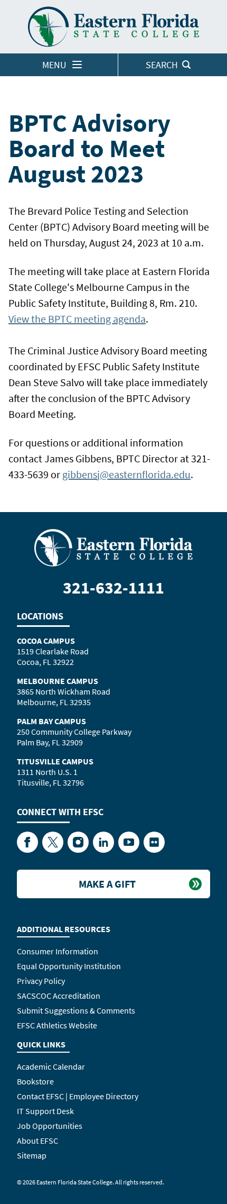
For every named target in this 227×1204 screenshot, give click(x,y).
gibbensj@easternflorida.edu (126, 474)
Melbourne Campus (57, 681)
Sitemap (31, 1155)
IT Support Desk (45, 1111)
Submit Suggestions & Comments (76, 1010)
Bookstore (35, 1081)
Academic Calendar (51, 1066)
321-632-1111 (113, 587)
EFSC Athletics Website (57, 1025)
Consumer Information (57, 951)
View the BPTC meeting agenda (77, 318)
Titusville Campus (55, 761)
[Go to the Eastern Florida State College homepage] (113, 546)
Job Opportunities (49, 1125)
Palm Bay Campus (51, 721)
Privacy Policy (41, 980)
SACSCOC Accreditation (58, 995)
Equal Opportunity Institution (69, 966)
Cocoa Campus (46, 640)
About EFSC (37, 1140)
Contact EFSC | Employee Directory (77, 1096)
